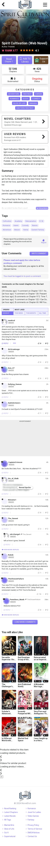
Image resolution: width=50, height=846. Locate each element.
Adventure (13, 94)
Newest (6, 313)
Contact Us (32, 836)
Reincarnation (30, 221)
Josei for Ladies (34, 812)
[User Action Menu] (14, 343)
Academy (18, 221)
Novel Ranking (10, 808)
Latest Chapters (11, 812)
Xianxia (33, 103)
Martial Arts (9, 825)
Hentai (25, 230)
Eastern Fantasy (25, 108)
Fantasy (27, 94)
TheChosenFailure (33, 599)
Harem (38, 94)
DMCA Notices (34, 833)
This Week (19, 313)
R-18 (41, 221)
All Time (42, 313)
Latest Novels (10, 816)
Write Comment (39, 253)
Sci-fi (6, 833)
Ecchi (25, 99)
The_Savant (27, 534)
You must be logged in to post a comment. (22, 276)
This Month (31, 313)
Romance (14, 99)
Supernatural (9, 836)
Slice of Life (19, 103)
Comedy (36, 99)
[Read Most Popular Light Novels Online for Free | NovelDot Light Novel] (25, 796)
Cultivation (7, 221)
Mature (17, 230)
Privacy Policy (33, 825)
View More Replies (11, 550)
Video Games (33, 816)
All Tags (7, 820)
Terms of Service (35, 829)
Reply (6, 343)
